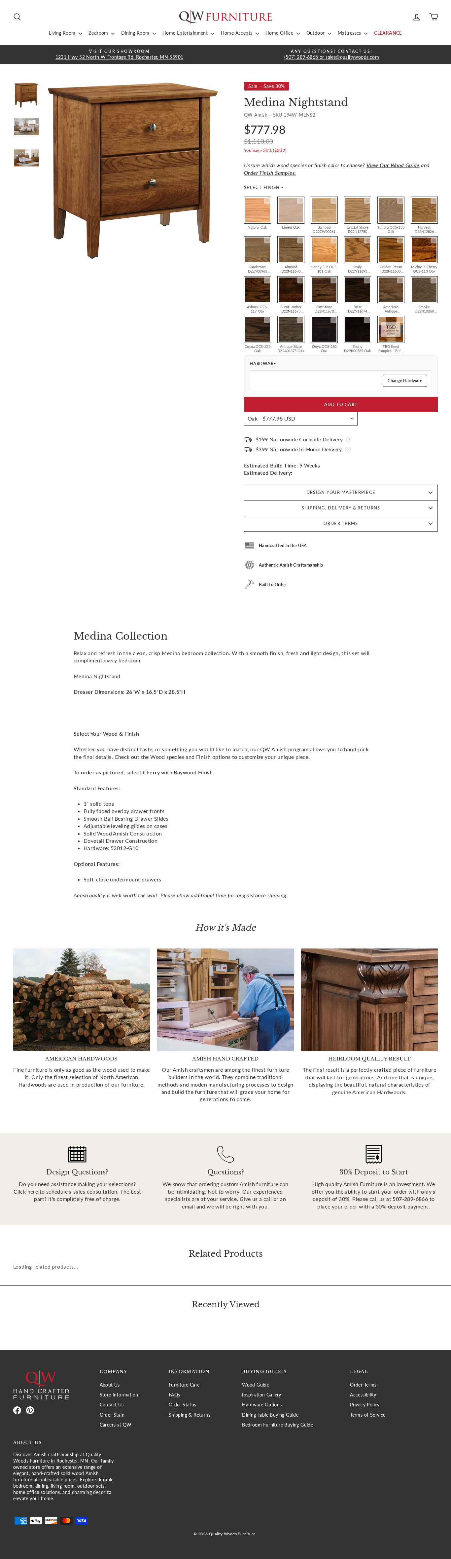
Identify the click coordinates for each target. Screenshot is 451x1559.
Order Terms (341, 523)
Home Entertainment (185, 33)
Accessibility (363, 1394)
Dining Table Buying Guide (270, 1415)
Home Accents (237, 33)
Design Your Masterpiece (340, 492)
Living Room (63, 33)
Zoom (267, 201)
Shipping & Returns (189, 1415)
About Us (110, 1385)
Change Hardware (405, 380)
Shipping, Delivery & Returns (341, 507)
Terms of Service (367, 1415)
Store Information (119, 1394)
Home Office (280, 33)
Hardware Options (262, 1404)
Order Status (182, 1404)
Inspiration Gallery (261, 1394)
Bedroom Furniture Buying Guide (277, 1425)
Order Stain (112, 1415)
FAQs (174, 1394)
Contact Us (112, 1404)
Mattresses (350, 33)
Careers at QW (116, 1425)
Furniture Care (184, 1385)
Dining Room (136, 33)
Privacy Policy (365, 1404)
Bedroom (99, 33)
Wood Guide (255, 1385)
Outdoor (316, 33)
